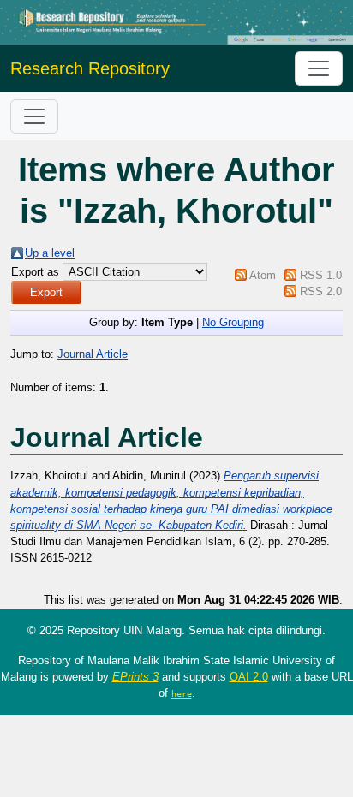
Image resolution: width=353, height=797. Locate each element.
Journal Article (92, 354)
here (181, 693)
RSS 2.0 (321, 291)
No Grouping (233, 322)
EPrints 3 (135, 676)
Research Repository (90, 68)
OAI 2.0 (249, 676)
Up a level (50, 253)
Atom (262, 275)
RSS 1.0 (321, 275)
